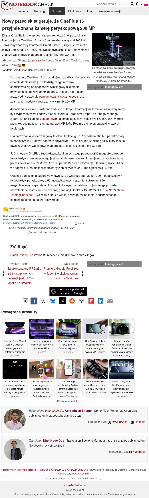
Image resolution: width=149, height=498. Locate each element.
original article (54, 410)
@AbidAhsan (120, 422)
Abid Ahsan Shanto (78, 410)
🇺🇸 (19, 65)
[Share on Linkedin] (100, 300)
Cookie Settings (74, 485)
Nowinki (57, 11)
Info (89, 11)
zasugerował (48, 119)
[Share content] (25, 300)
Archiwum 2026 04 (76, 469)
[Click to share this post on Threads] (43, 301)
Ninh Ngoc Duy (53, 440)
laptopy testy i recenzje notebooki (20, 469)
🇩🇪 (23, 65)
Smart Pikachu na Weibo (26, 255)
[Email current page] (110, 301)
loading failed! (96, 87)
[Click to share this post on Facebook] (34, 301)
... (145, 11)
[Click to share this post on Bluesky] (52, 301)
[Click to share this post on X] (62, 300)
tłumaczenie (37, 60)
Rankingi (40, 11)
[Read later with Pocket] (81, 300)
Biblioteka (74, 11)
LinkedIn (140, 422)
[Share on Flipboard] (91, 300)
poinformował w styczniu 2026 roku (61, 96)
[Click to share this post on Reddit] (72, 300)
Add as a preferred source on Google (72, 291)
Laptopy (23, 11)
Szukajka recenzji (109, 11)
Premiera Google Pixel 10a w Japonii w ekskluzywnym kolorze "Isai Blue (61, 273)
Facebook (139, 451)
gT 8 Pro (79, 136)
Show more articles (68, 401)
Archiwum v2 (57, 469)
